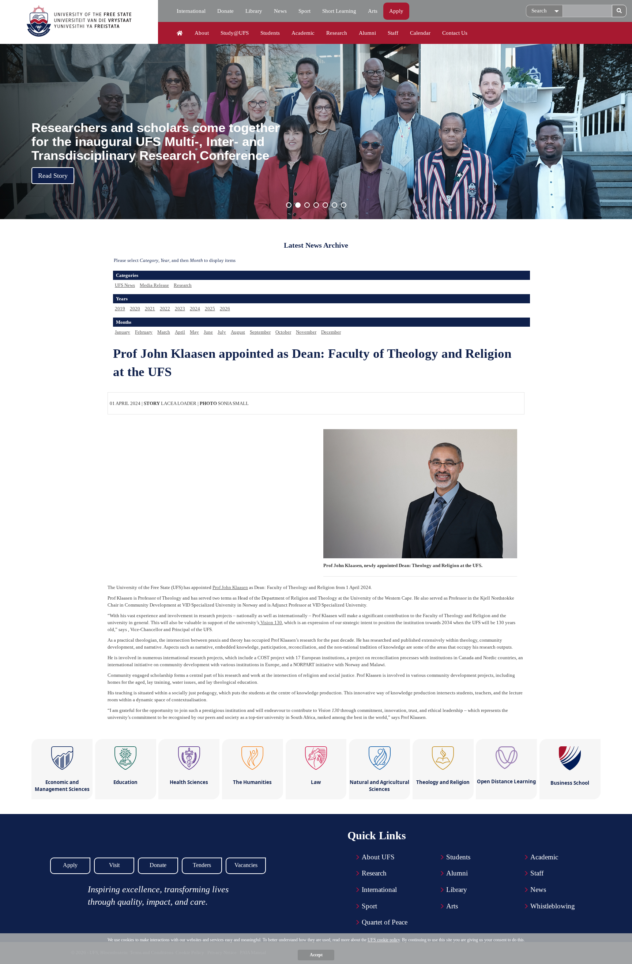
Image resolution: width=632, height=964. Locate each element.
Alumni (367, 33)
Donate (225, 11)
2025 (210, 308)
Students (270, 33)
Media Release (154, 285)
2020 (135, 308)
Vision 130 (270, 622)
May (194, 332)
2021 (150, 308)
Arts (372, 11)
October (283, 332)
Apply (396, 11)
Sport (304, 11)
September (260, 332)
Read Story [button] (53, 175)
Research (336, 33)
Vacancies (245, 865)
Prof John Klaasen (230, 587)
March (163, 332)
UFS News (125, 285)
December (331, 332)
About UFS (378, 857)
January (122, 332)
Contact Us (454, 33)
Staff (393, 33)
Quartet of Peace (384, 922)
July (222, 332)
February (144, 332)
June (208, 332)
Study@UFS (235, 33)
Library (253, 11)
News (280, 11)
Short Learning (339, 11)
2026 (225, 308)
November (306, 332)
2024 (195, 308)
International (191, 11)
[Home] (180, 33)
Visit (114, 865)
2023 (180, 308)
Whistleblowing (552, 906)
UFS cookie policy (384, 939)
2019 (120, 308)
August (238, 332)
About (202, 33)
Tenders (202, 865)
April (180, 332)
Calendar (420, 33)
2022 (165, 308)
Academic (303, 33)
